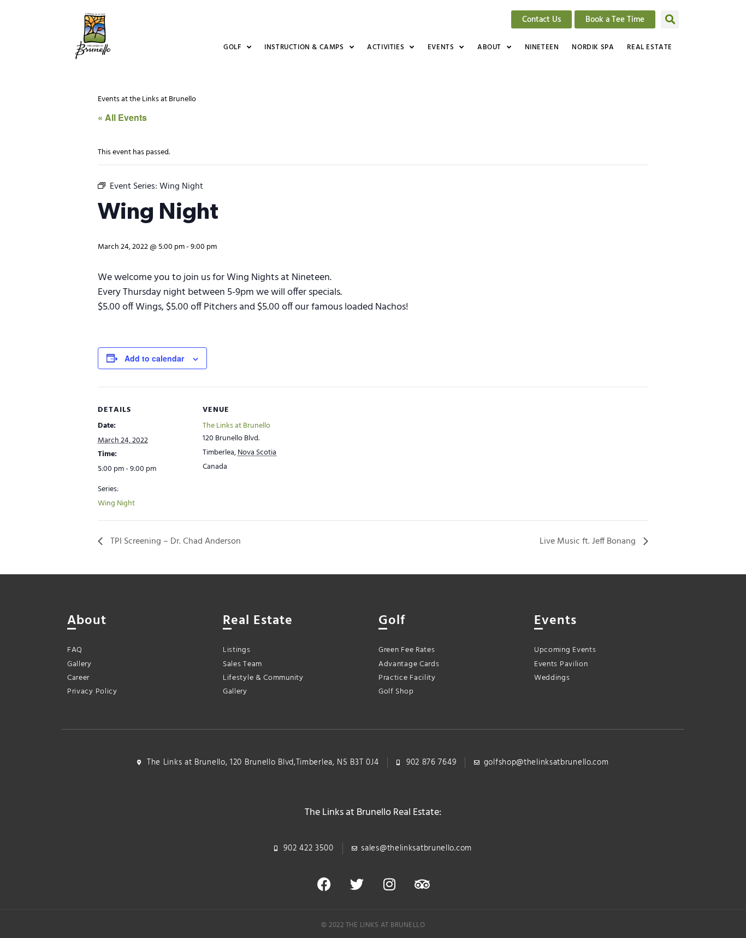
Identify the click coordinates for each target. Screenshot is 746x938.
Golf (232, 47)
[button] (670, 19)
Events (441, 47)
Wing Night (116, 503)
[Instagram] (389, 884)
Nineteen (542, 47)
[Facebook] (324, 884)
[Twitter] (356, 884)
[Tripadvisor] (422, 884)
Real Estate (649, 47)
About (489, 47)
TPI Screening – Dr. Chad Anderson (174, 541)
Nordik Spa (593, 47)
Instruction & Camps (304, 47)
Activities (385, 47)
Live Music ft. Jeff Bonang (589, 541)
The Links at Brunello (236, 426)
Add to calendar (154, 358)
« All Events (122, 117)
